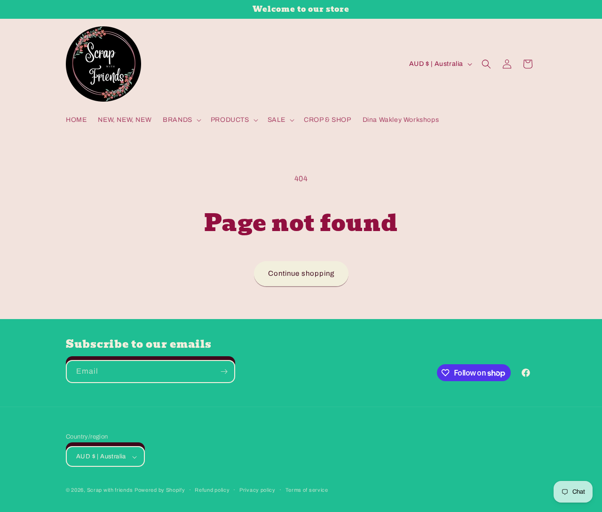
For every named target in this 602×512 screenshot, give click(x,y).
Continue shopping (301, 273)
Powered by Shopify (160, 490)
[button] (181, 120)
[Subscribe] (224, 371)
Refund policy (212, 490)
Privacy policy (257, 490)
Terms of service (306, 490)
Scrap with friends (110, 490)
